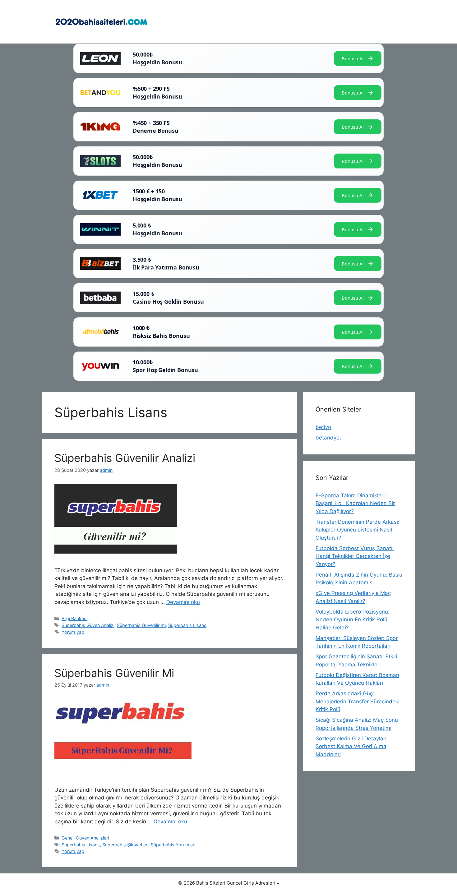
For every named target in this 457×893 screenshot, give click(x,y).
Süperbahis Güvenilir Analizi (124, 457)
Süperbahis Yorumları (173, 844)
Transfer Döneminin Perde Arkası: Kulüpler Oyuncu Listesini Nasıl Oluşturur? (357, 530)
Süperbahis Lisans (187, 625)
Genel (67, 837)
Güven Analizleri (92, 837)
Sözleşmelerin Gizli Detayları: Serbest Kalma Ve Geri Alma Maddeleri (352, 746)
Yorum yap (73, 632)
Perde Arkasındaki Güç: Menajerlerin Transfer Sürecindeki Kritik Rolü (357, 701)
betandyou (329, 438)
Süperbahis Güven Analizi (88, 625)
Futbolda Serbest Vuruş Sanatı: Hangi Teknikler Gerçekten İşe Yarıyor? (355, 556)
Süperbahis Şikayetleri (125, 844)
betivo (323, 427)
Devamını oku (183, 602)
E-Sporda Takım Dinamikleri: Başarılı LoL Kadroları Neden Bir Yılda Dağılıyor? (355, 503)
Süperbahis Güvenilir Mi (114, 672)
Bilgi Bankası (74, 618)
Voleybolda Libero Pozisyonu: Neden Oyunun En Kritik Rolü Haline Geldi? (353, 620)
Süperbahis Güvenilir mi (141, 625)
